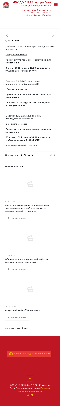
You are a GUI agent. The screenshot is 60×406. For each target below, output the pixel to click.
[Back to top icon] (30, 378)
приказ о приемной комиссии (21, 145)
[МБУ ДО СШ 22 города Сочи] (6, 4)
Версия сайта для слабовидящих (31, 353)
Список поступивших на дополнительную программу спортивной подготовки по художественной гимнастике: (27, 208)
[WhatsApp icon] (28, 395)
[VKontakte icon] (31, 395)
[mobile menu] (55, 4)
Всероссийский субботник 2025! (22, 310)
